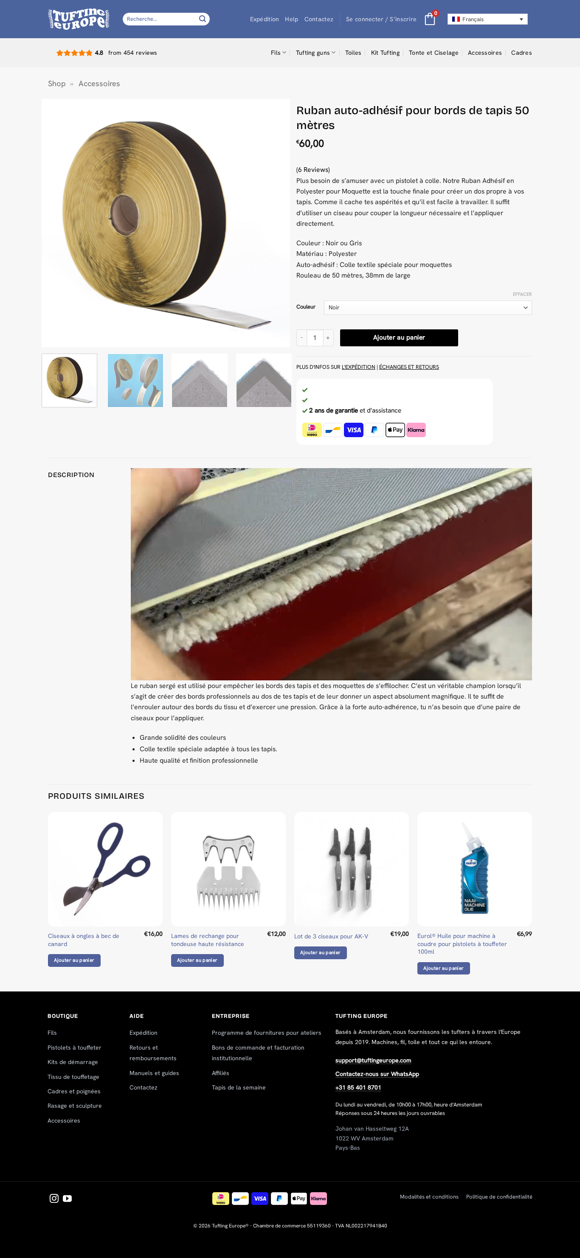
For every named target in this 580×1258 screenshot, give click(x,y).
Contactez (319, 19)
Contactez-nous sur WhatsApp (377, 1074)
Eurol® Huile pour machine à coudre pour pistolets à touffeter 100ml (462, 943)
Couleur (305, 306)
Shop (57, 84)
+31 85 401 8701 (358, 1087)
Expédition (264, 19)
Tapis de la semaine (239, 1087)
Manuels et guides (154, 1073)
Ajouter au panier (399, 337)
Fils (276, 52)
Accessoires (485, 52)
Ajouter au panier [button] (74, 960)
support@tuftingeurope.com (373, 1060)
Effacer (522, 294)
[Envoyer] (202, 19)
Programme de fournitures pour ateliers (266, 1032)
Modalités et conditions (429, 1196)
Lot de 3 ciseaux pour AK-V (331, 936)
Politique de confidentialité (499, 1196)
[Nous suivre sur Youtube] (67, 1199)
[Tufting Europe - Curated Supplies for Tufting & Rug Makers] (79, 18)
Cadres (521, 52)
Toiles (353, 52)
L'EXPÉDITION (358, 367)
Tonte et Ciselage (434, 52)
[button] (381, 19)
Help (291, 19)
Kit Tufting (385, 52)
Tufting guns (313, 52)
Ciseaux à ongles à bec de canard (83, 940)
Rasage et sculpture (75, 1105)
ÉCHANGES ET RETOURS (409, 367)
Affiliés (220, 1073)
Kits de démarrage (73, 1062)
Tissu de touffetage (73, 1077)
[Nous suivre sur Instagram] (54, 1199)
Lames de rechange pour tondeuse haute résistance (207, 940)
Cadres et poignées (74, 1091)
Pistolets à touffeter (74, 1047)
